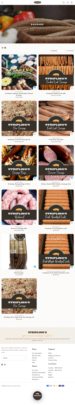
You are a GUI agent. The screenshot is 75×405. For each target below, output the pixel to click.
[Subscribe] (26, 358)
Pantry (34, 360)
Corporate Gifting (37, 377)
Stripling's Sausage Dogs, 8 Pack (19, 184)
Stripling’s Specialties (39, 372)
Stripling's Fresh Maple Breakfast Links (56, 273)
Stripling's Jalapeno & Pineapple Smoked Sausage (19, 94)
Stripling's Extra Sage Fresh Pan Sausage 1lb (19, 317)
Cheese (34, 358)
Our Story (35, 370)
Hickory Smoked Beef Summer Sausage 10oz (56, 184)
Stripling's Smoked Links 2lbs (56, 93)
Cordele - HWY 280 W (55, 368)
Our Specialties (37, 353)
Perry (50, 372)
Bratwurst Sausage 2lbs (19, 228)
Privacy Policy (52, 360)
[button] (2, 2)
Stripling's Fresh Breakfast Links (56, 228)
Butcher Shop (36, 355)
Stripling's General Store (13, 386)
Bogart (50, 375)
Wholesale (35, 379)
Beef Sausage (19, 273)
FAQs (50, 353)
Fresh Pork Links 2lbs (56, 139)
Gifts (33, 362)
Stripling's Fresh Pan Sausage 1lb (19, 139)
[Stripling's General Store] (37, 395)
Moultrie (51, 377)
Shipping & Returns (54, 355)
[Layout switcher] (2, 48)
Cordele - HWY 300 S (55, 370)
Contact (50, 358)
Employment (36, 375)
